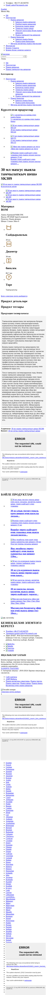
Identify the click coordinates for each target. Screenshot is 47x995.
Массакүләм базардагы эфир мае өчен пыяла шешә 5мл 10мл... (26, 610)
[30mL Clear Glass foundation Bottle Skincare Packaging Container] (26, 565)
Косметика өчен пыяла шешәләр (19, 685)
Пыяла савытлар (12, 683)
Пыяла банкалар (17, 37)
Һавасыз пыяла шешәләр (25, 22)
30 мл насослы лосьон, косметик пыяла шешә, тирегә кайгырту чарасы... (25, 591)
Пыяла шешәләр (17, 20)
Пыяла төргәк (36, 681)
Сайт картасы (11, 677)
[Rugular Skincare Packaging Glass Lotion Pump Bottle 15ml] (26, 525)
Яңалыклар (10, 46)
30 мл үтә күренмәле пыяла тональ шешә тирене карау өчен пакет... (25, 573)
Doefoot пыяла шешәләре (25, 24)
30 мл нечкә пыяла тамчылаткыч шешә (24, 431)
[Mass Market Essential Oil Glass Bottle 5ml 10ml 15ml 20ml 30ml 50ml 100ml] (26, 603)
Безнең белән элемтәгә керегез (18, 50)
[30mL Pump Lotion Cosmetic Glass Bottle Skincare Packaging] (26, 584)
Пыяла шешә (25, 683)
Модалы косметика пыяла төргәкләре (26, 44)
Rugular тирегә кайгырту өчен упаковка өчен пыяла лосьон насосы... (25, 532)
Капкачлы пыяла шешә (24, 26)
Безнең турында (12, 48)
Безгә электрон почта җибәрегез (14, 296)
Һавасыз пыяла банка (24, 39)
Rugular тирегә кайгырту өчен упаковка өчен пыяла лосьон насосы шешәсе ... (25, 161)
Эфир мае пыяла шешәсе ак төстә (24, 149)
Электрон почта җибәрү (11, 692)
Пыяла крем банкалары (25, 41)
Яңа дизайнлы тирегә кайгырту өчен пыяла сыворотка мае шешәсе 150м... (23, 552)
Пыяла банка (37, 683)
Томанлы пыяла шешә (24, 28)
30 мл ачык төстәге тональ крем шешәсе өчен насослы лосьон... (25, 513)
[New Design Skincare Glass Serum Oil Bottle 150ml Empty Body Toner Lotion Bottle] (26, 544)
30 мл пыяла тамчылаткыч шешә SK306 (27, 429)
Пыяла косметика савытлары (18, 681)
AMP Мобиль (11, 679)
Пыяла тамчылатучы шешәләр (27, 35)
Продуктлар (11, 18)
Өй (7, 15)
